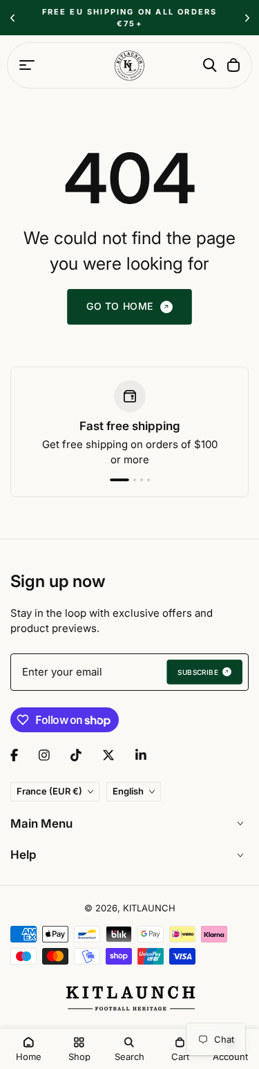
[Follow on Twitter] (108, 755)
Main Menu (41, 823)
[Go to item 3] (141, 479)
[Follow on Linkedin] (140, 755)
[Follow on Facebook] (14, 755)
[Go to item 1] (113, 479)
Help (23, 855)
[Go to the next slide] (247, 18)
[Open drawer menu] (27, 65)
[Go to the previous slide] (12, 18)
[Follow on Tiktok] (75, 755)
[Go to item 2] (128, 479)
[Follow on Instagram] (44, 755)
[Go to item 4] (147, 479)
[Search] (210, 65)
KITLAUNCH (149, 907)
